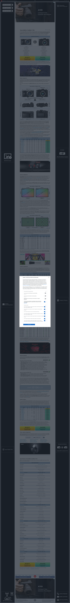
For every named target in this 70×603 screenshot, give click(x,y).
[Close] (49, 277)
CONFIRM (29, 324)
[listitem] (35, 291)
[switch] (45, 293)
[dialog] (35, 301)
